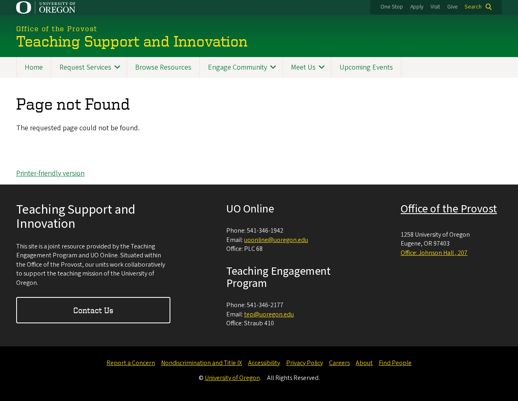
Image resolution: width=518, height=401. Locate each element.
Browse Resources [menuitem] (163, 67)
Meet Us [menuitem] (303, 67)
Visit (435, 7)
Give (452, 7)
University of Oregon (232, 377)
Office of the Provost (449, 209)
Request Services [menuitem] (85, 67)
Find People (395, 363)
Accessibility (264, 363)
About (364, 363)
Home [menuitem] (34, 67)
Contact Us (93, 310)
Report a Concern (130, 363)
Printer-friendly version (50, 173)
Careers (339, 363)
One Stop (391, 7)
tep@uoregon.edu (269, 314)
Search (473, 7)
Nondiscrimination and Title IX (201, 363)
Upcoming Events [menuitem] (366, 67)
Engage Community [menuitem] (237, 67)
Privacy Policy (304, 363)
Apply (416, 7)
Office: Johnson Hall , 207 (434, 252)
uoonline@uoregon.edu (276, 240)
